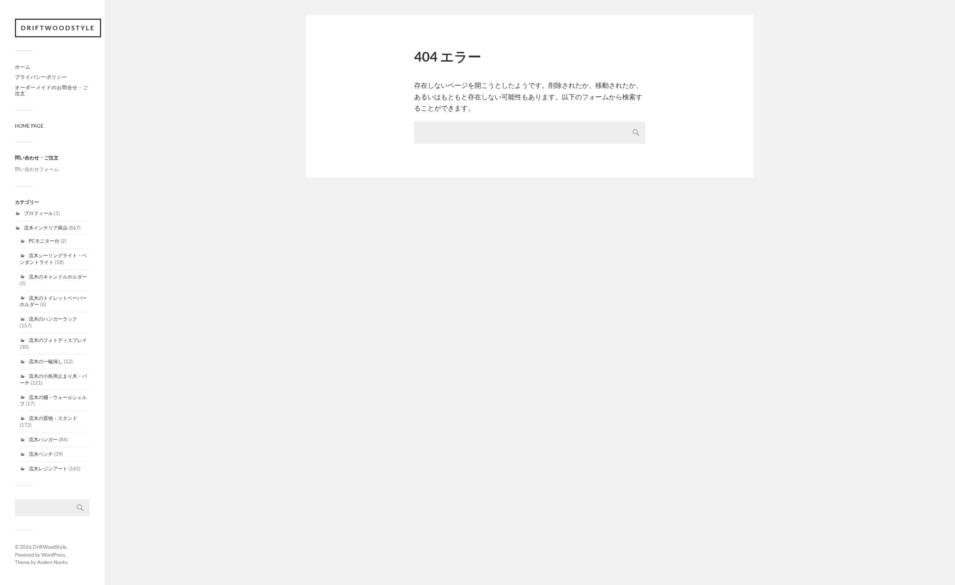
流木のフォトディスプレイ (58, 340)
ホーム (23, 67)
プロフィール (38, 213)
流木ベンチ (41, 454)
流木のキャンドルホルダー (58, 277)
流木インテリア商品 (46, 228)
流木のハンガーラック (53, 319)
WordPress (53, 555)
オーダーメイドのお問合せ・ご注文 (51, 90)
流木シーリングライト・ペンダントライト (53, 258)
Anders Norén (52, 562)
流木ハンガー (43, 439)
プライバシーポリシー (41, 77)
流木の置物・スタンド (53, 418)
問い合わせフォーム (37, 169)
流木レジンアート (48, 469)
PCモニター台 (44, 241)
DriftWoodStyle (58, 28)
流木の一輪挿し (46, 361)
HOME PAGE (29, 126)
